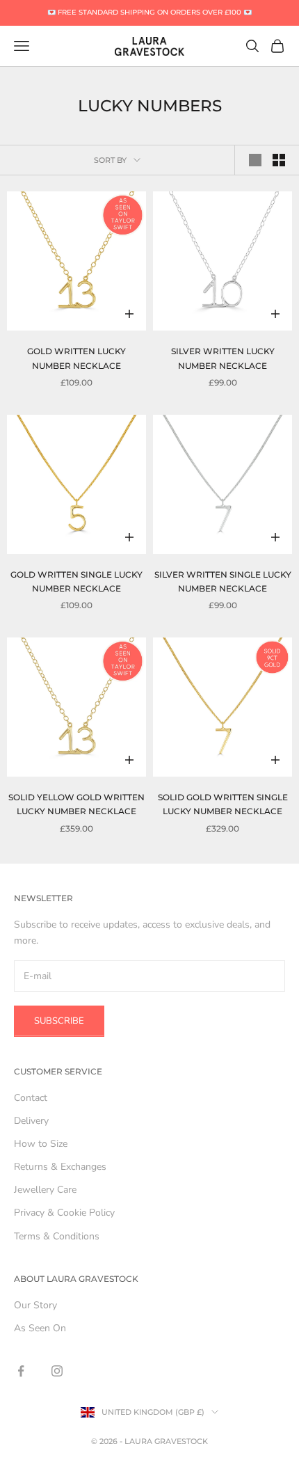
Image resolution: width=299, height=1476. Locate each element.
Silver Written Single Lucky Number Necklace (222, 581)
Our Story (35, 1305)
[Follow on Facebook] (21, 1371)
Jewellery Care (45, 1189)
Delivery (31, 1120)
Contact (30, 1097)
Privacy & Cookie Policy (64, 1212)
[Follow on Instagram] (57, 1371)
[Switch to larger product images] (255, 160)
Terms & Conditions (56, 1236)
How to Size (40, 1143)
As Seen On (40, 1328)
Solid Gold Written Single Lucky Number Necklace (223, 804)
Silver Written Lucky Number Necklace (223, 358)
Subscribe (59, 1021)
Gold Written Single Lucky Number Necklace (76, 581)
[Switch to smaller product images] (279, 160)
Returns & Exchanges (60, 1166)
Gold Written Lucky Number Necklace (76, 358)
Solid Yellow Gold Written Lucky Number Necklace (76, 804)
